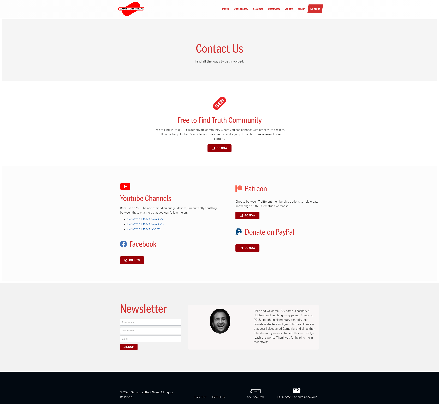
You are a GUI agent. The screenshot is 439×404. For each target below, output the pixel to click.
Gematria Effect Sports (144, 229)
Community (241, 8)
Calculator (274, 8)
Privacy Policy (199, 397)
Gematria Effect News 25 (145, 224)
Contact (315, 8)
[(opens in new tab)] (219, 103)
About (289, 8)
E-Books (258, 8)
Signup (128, 346)
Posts (225, 8)
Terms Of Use (218, 397)
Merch (302, 8)
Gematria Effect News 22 (145, 219)
